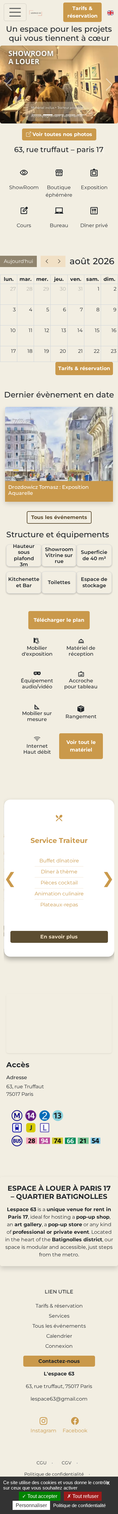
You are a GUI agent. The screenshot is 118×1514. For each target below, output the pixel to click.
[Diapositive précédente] (9, 84)
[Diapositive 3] (59, 114)
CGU (42, 1462)
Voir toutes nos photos (62, 134)
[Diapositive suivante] (109, 84)
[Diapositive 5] (82, 114)
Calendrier (59, 1336)
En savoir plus (59, 937)
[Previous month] (47, 261)
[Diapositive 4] (70, 114)
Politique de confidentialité (54, 1474)
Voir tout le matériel (81, 746)
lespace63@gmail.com (59, 1399)
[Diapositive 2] (48, 114)
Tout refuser (84, 1496)
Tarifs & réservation (82, 12)
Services (59, 1316)
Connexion (59, 1346)
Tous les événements (59, 517)
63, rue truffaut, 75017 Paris (59, 1386)
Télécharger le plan (59, 620)
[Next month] (59, 261)
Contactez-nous (59, 1361)
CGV (66, 1462)
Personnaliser (31, 1505)
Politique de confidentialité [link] (79, 1505)
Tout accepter (41, 1496)
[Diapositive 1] (36, 114)
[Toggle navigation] (15, 12)
